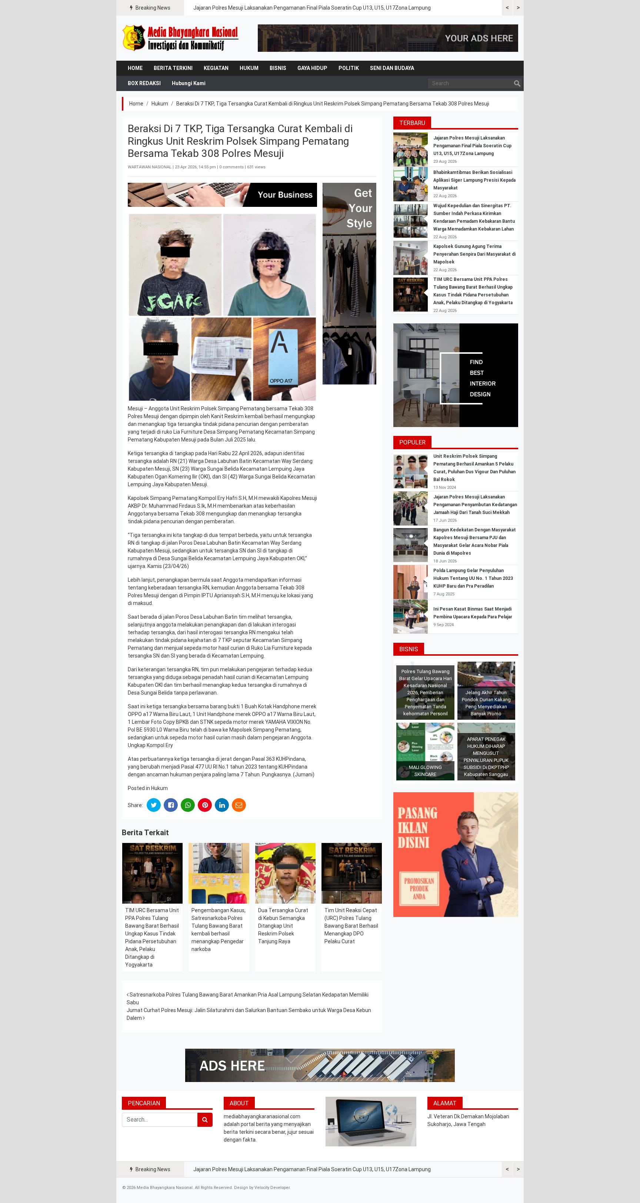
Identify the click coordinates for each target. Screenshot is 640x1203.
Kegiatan (216, 68)
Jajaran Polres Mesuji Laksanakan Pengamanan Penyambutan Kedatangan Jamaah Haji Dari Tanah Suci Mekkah (475, 504)
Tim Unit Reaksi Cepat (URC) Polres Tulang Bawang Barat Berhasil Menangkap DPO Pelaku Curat (351, 925)
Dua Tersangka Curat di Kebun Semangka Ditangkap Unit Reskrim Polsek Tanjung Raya (283, 925)
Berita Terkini (173, 68)
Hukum (249, 68)
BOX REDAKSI (144, 83)
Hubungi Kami (189, 83)
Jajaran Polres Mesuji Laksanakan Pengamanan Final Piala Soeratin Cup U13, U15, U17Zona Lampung (312, 8)
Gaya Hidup (312, 68)
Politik (349, 68)
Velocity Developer (272, 1187)
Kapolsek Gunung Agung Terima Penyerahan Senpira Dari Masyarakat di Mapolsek (474, 254)
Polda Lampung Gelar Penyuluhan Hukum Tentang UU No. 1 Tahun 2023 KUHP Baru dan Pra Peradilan (473, 578)
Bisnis (278, 68)
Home (135, 68)
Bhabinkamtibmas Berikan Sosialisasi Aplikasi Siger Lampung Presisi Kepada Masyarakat (474, 180)
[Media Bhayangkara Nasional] (181, 38)
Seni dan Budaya (392, 68)
